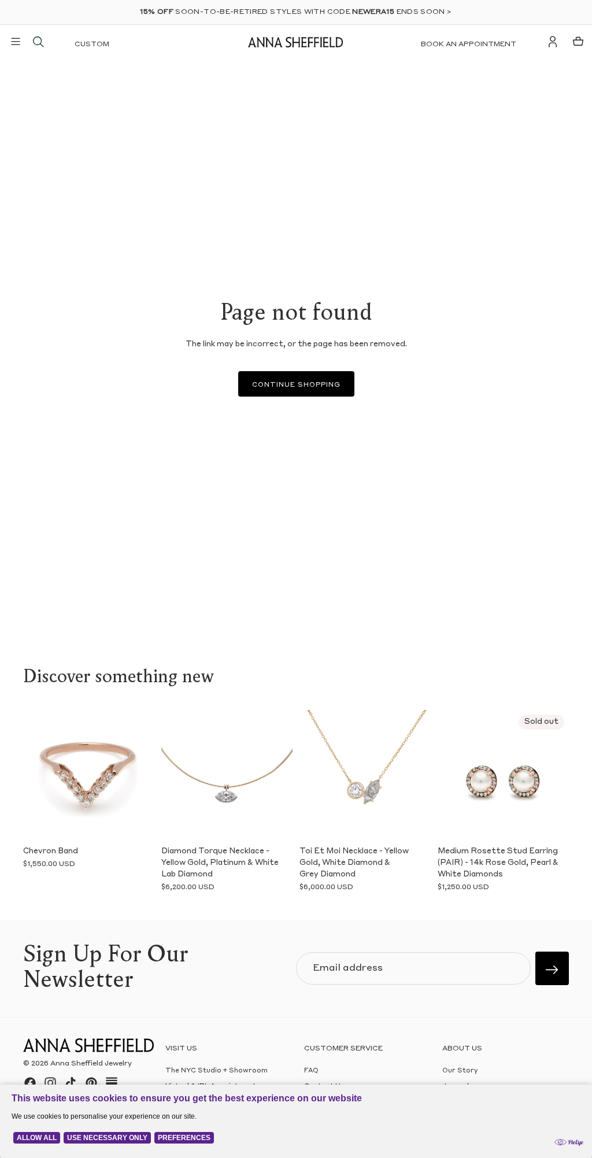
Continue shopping (296, 385)
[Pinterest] (91, 1083)
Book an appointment (468, 44)
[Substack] (112, 1083)
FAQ (311, 1071)
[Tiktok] (70, 1083)
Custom (92, 44)
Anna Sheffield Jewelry (91, 1063)
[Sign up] (552, 968)
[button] (36, 775)
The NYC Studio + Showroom (216, 1071)
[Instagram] (50, 1083)
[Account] (552, 41)
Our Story (460, 1071)
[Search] (38, 41)
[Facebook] (30, 1083)
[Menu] (15, 41)
